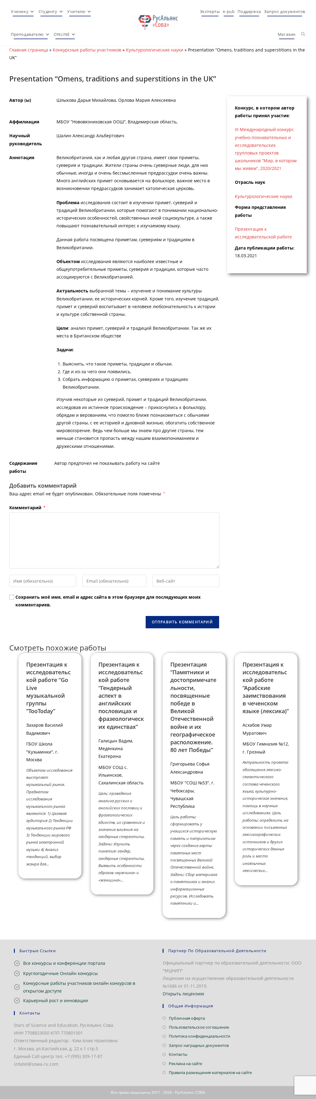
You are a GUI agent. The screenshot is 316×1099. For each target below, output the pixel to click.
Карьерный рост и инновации (55, 1000)
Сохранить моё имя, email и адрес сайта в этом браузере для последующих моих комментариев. (108, 601)
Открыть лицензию (183, 994)
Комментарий (27, 507)
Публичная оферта (187, 1018)
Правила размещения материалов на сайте (210, 1072)
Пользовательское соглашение (199, 1027)
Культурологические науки (154, 50)
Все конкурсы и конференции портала (64, 963)
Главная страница (28, 50)
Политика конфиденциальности (199, 1036)
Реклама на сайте (185, 1063)
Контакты (178, 1054)
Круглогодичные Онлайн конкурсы (60, 973)
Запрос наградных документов (199, 1045)
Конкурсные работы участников (87, 50)
